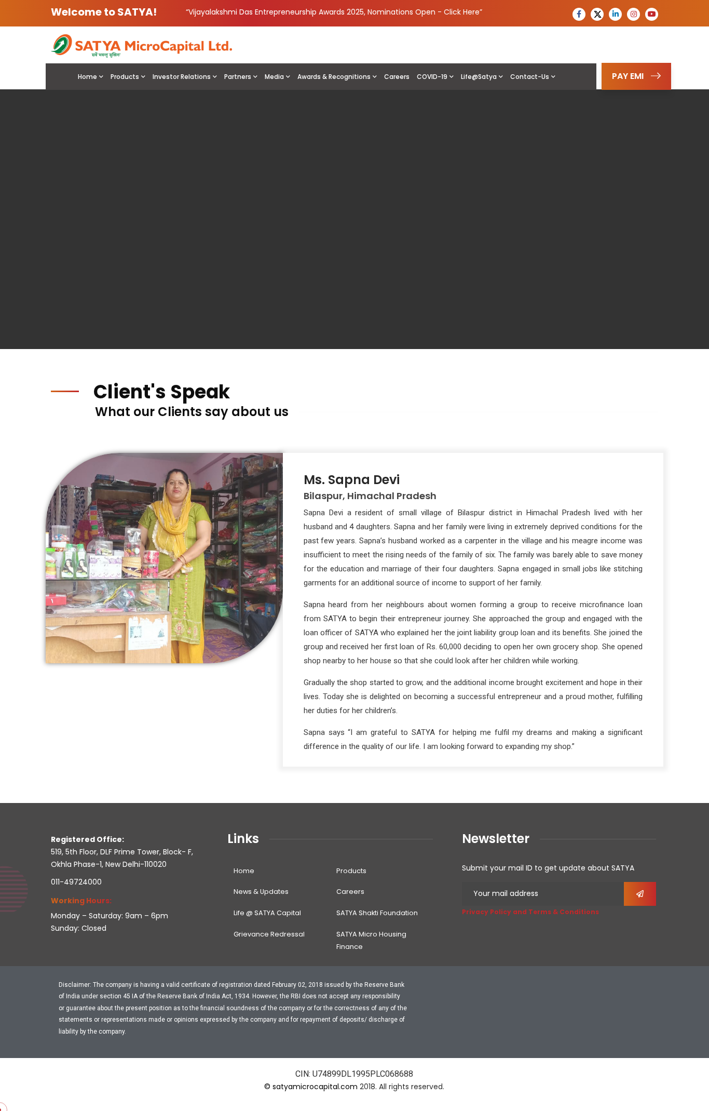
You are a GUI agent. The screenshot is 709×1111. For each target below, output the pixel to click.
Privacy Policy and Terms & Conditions (530, 911)
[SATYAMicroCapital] (142, 45)
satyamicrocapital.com (315, 1086)
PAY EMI (628, 76)
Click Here (462, 12)
